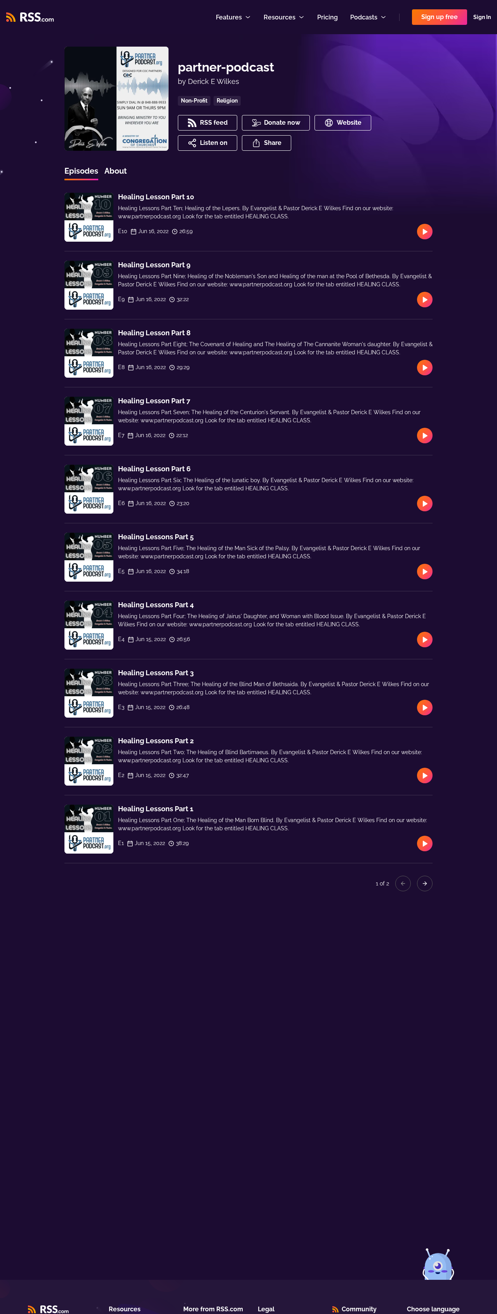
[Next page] (425, 883)
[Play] (425, 231)
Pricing (327, 17)
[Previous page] (403, 883)
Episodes (81, 171)
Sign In (482, 17)
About (115, 171)
